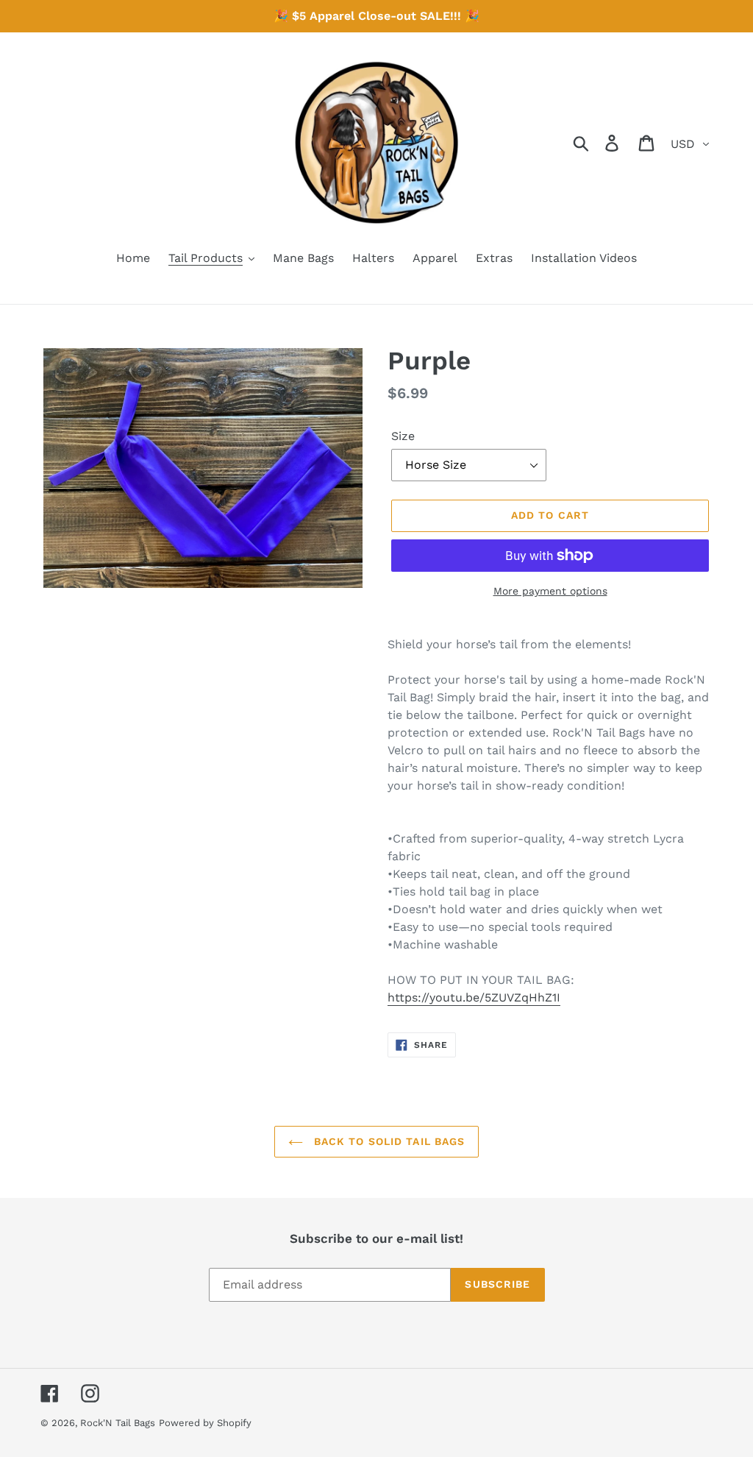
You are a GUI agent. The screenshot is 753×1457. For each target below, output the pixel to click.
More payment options (550, 591)
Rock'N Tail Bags (117, 1422)
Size (403, 436)
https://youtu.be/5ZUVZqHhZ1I (474, 997)
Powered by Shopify (205, 1422)
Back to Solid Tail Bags (387, 1141)
